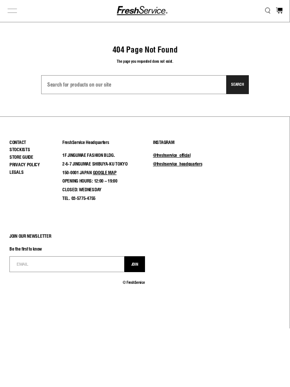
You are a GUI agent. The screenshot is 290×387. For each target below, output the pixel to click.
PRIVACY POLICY (24, 164)
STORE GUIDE (21, 157)
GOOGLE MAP (105, 172)
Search (237, 84)
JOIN (134, 264)
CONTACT (17, 142)
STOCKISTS (19, 149)
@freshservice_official (171, 155)
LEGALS (16, 172)
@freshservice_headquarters (177, 164)
